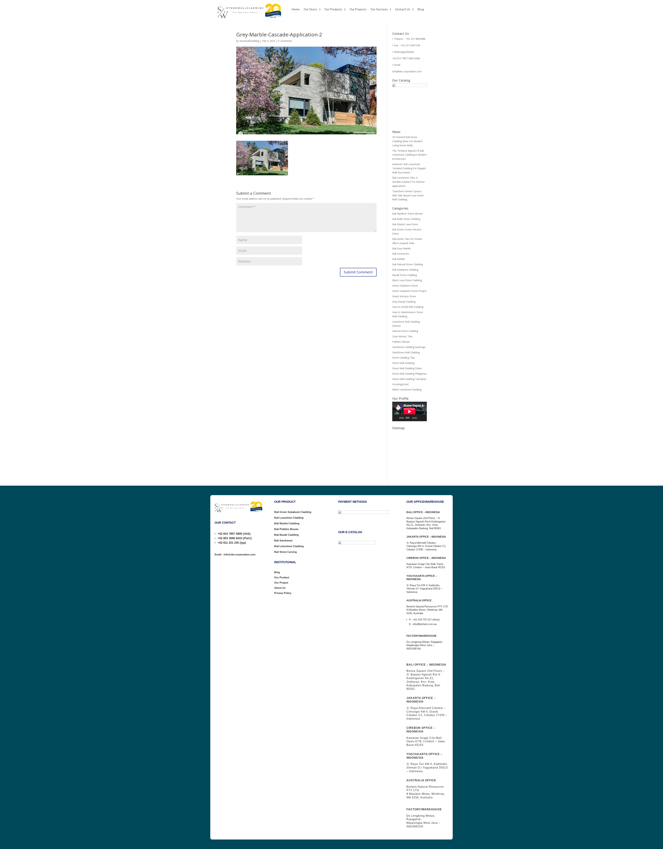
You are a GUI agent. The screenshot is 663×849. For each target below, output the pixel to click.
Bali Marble (398, 259)
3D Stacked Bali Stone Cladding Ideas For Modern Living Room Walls (407, 141)
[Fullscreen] (423, 417)
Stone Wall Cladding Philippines (409, 373)
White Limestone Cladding (406, 389)
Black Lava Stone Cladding (407, 280)
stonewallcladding (249, 40)
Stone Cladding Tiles (403, 357)
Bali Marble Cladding (286, 523)
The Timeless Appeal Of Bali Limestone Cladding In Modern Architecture (409, 155)
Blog (421, 9)
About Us (280, 587)
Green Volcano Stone (404, 296)
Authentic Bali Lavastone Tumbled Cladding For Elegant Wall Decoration (409, 168)
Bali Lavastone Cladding (289, 517)
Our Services (379, 9)
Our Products (333, 9)
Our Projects (358, 9)
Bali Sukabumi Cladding (405, 269)
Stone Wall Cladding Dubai (407, 368)
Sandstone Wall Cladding (406, 352)
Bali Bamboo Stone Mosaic (407, 213)
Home (296, 9)
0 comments (285, 40)
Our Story (310, 9)
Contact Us (402, 9)
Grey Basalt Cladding (403, 301)
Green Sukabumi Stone (405, 285)
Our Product (281, 577)
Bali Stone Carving (285, 551)
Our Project (281, 582)
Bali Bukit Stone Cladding (406, 219)
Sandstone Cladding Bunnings (408, 347)
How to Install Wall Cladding (407, 306)
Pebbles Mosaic (401, 341)
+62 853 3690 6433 (230, 538)
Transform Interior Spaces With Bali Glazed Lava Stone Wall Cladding (408, 195)
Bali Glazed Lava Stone (405, 224)
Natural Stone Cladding (405, 331)
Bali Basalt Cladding (286, 534)
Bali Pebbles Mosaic (286, 529)
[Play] (396, 417)
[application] (409, 411)
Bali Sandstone (283, 540)
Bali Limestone (400, 253)
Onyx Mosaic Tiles (402, 336)
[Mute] (419, 417)
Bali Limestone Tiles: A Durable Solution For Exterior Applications (408, 182)
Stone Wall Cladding (403, 363)
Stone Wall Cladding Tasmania (409, 379)
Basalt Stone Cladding (404, 275)
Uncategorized (400, 384)
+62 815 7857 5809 (230, 533)
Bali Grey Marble (401, 248)
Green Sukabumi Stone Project (409, 291)
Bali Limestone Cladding (289, 546)
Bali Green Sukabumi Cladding (292, 512)
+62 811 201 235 (228, 542)
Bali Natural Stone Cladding (407, 264)
